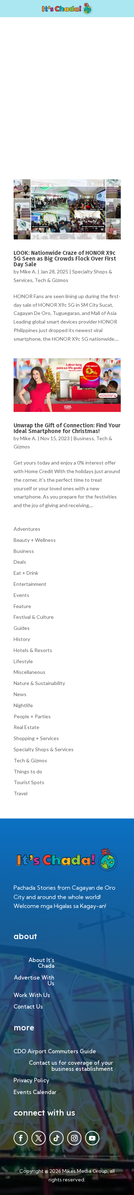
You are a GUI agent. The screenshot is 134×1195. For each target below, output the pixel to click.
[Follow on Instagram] (74, 1138)
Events (21, 595)
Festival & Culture (34, 617)
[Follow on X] (38, 1138)
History (22, 639)
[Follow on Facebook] (21, 1138)
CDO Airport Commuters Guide (55, 1052)
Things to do (28, 771)
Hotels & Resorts (33, 650)
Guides (22, 628)
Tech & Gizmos (51, 280)
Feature (22, 606)
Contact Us (28, 1007)
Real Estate (26, 727)
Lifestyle (23, 661)
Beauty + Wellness (35, 540)
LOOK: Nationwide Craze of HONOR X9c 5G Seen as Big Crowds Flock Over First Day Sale (65, 258)
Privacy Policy (31, 1081)
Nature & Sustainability (39, 683)
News (20, 694)
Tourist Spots (29, 782)
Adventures (27, 529)
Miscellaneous (29, 672)
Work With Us (32, 995)
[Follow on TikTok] (56, 1138)
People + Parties (32, 716)
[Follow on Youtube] (92, 1138)
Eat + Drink (26, 573)
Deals (20, 562)
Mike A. (28, 271)
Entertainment (30, 584)
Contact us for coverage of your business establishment (71, 1066)
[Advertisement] (67, 88)
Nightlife (23, 705)
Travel (21, 793)
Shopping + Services (36, 738)
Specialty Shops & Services (44, 749)
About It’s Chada (41, 963)
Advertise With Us (34, 981)
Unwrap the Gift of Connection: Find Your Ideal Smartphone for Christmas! (67, 428)
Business (84, 438)
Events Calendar (35, 1092)
